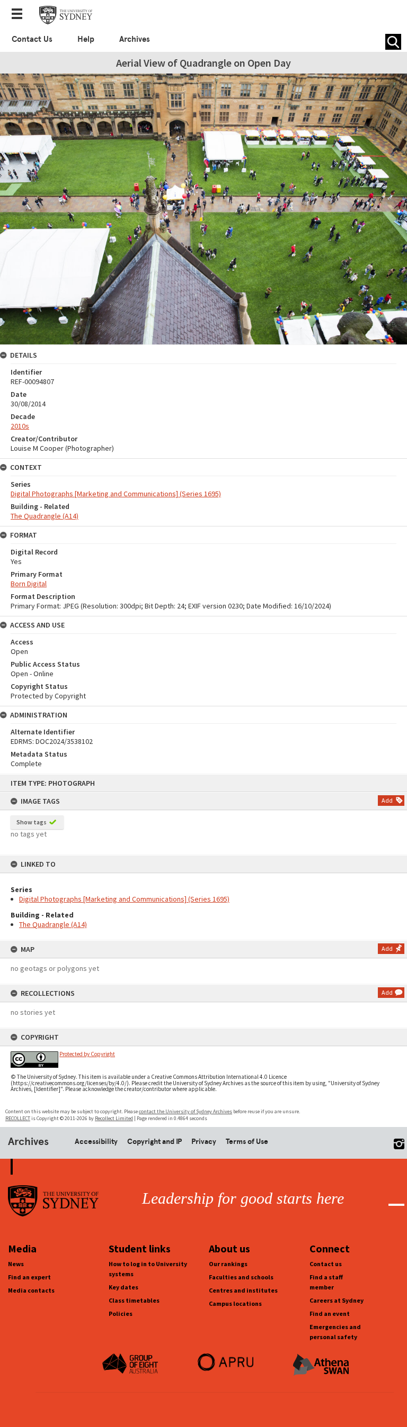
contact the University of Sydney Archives (185, 1111)
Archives (134, 39)
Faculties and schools (241, 1277)
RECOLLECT (17, 1118)
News (16, 1264)
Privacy (203, 1141)
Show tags (31, 822)
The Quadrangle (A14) (53, 924)
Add (387, 800)
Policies (120, 1313)
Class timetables (134, 1300)
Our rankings (228, 1264)
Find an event (329, 1313)
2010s (20, 426)
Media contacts (31, 1290)
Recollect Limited (114, 1118)
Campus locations (235, 1303)
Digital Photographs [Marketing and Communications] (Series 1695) (124, 899)
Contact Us (32, 39)
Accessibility (96, 1141)
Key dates (123, 1287)
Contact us (325, 1264)
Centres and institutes (243, 1290)
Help (85, 39)
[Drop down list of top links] (20, 14)
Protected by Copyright (87, 1054)
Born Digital (29, 583)
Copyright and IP (154, 1141)
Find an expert (29, 1277)
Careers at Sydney (336, 1300)
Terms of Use (247, 1141)
